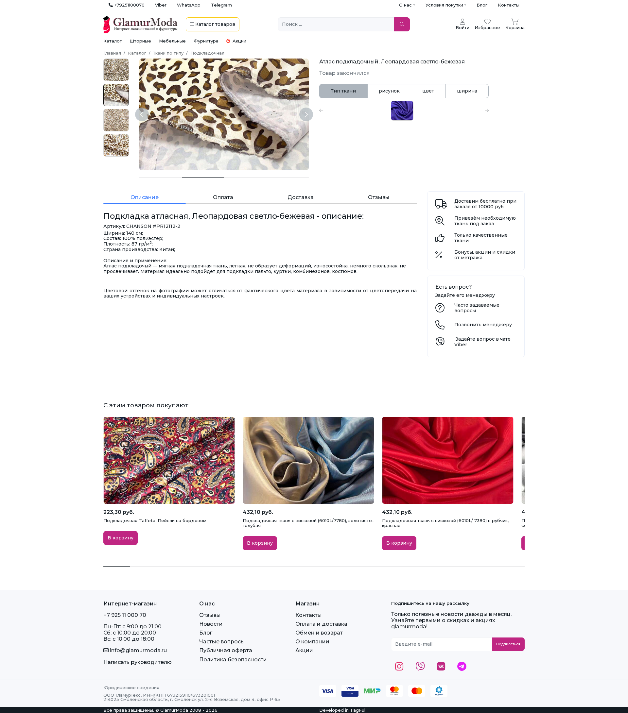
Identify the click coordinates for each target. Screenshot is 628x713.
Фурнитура (206, 40)
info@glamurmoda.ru (138, 650)
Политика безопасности (233, 659)
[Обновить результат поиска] (402, 24)
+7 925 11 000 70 (124, 615)
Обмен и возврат (319, 633)
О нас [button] (405, 5)
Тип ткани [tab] (343, 91)
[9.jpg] (116, 145)
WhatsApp (189, 5)
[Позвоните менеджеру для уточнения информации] (440, 327)
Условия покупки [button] (444, 5)
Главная (112, 53)
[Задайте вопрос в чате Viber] (440, 344)
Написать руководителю (137, 662)
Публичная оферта (225, 650)
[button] (321, 111)
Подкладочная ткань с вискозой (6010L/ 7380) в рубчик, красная (445, 523)
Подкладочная (207, 53)
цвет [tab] (428, 91)
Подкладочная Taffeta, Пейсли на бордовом (154, 520)
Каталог (112, 40)
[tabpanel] (404, 111)
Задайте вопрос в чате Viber (482, 342)
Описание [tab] (145, 197)
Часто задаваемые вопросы (476, 308)
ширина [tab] (467, 91)
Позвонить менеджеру (483, 325)
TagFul (357, 710)
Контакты (508, 5)
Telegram (221, 5)
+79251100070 (129, 5)
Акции (238, 40)
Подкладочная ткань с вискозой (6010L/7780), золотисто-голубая (308, 523)
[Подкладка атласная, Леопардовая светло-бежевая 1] (203, 177)
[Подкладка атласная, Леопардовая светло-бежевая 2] (245, 177)
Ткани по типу (168, 53)
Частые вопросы (222, 641)
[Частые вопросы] (440, 310)
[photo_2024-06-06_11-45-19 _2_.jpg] (116, 120)
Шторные (140, 40)
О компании (312, 641)
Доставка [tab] (301, 197)
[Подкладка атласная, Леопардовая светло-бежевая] (160, 177)
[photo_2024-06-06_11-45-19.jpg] (116, 95)
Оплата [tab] (223, 197)
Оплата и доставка (321, 624)
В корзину (120, 538)
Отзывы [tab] (379, 197)
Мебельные (172, 40)
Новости (211, 624)
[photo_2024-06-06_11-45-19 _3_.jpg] (116, 70)
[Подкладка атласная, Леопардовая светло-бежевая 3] (288, 177)
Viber (160, 5)
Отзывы (210, 615)
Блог (482, 5)
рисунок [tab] (389, 91)
